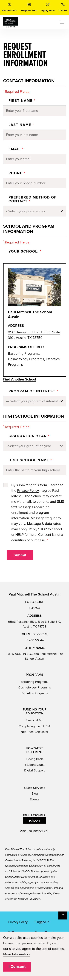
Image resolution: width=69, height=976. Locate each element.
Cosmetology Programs (34, 687)
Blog (34, 793)
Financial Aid (34, 720)
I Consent (16, 966)
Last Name (21, 125)
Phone (16, 173)
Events (34, 799)
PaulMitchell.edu (38, 831)
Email (15, 149)
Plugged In (41, 922)
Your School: (24, 251)
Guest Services (34, 788)
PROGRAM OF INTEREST (33, 391)
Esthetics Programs (34, 693)
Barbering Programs (34, 682)
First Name (21, 101)
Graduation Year (29, 436)
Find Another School (19, 379)
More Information (16, 954)
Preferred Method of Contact (32, 199)
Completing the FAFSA (34, 726)
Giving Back (34, 759)
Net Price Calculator (34, 732)
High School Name (30, 460)
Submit (20, 555)
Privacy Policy (28, 491)
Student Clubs (34, 765)
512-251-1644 (34, 640)
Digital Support (34, 770)
